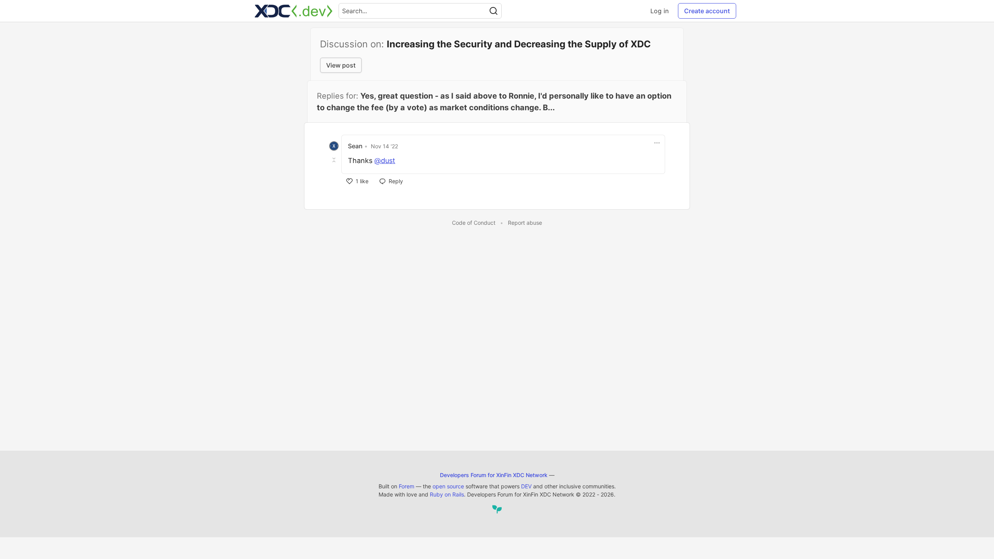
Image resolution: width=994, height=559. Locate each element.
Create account (707, 11)
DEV (526, 486)
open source (448, 486)
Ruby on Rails (447, 494)
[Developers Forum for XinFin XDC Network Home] (293, 11)
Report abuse (525, 222)
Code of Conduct (473, 222)
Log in (659, 11)
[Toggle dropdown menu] (657, 143)
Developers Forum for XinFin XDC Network (493, 475)
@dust (384, 160)
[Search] (493, 10)
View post (341, 65)
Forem (406, 486)
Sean (355, 146)
